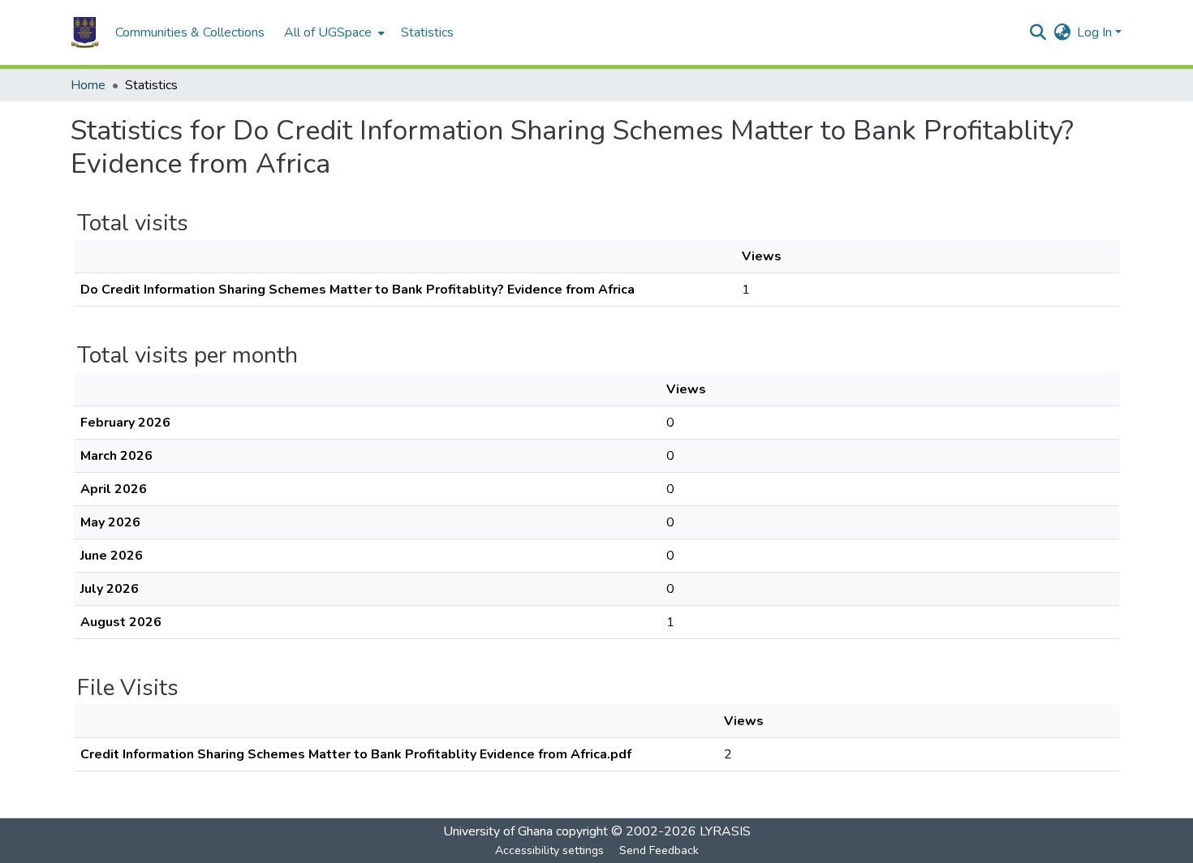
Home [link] (88, 85)
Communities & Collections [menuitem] (190, 32)
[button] (85, 32)
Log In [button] (1096, 32)
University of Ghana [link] (498, 831)
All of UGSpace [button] (328, 32)
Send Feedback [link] (659, 850)
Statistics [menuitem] (427, 32)
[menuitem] (333, 32)
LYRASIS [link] (725, 831)
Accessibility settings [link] (549, 850)
